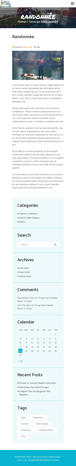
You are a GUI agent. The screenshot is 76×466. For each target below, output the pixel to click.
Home (22, 22)
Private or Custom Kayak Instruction (37, 383)
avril (24, 268)
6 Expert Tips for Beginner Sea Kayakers (34, 393)
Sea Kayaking (26, 430)
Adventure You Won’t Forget (34, 387)
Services (34, 22)
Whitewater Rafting (46, 430)
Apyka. (56, 460)
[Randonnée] (38, 65)
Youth (23, 436)
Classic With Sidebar (29, 218)
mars (24, 272)
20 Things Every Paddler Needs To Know (37, 299)
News (22, 222)
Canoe (23, 417)
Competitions (38, 417)
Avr (21, 361)
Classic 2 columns (28, 213)
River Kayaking (42, 423)
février (25, 276)
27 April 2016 (26, 47)
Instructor (24, 423)
